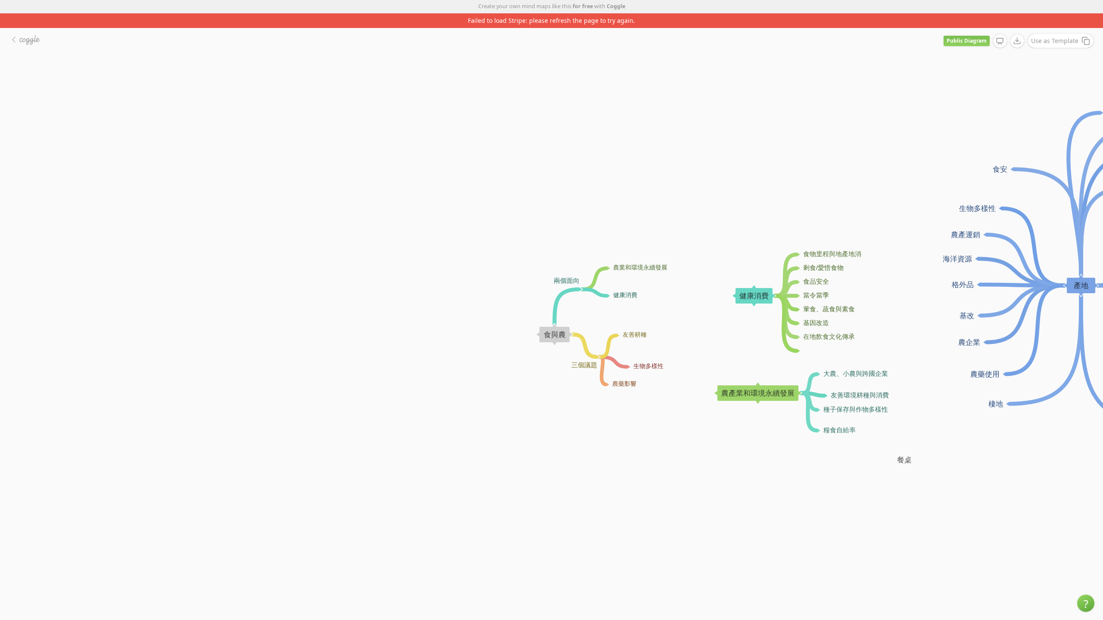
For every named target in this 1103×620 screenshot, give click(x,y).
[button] (1085, 603)
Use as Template (1054, 41)
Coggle (616, 6)
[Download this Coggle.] (1017, 41)
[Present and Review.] (1000, 41)
